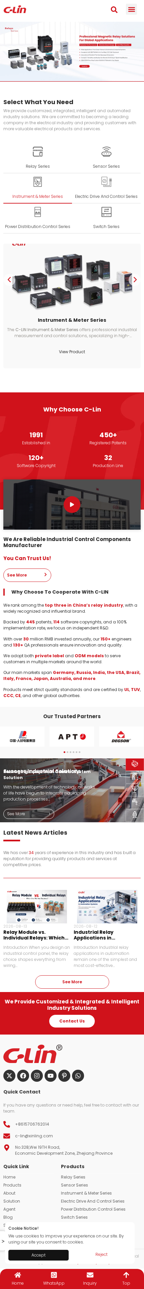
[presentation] (9, 280)
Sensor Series (74, 1185)
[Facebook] (23, 1076)
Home (9, 1177)
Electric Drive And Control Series (93, 1201)
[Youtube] (51, 1076)
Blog (8, 1217)
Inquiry (90, 1283)
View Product (88, 352)
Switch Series (74, 1217)
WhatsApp (54, 1283)
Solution (11, 1201)
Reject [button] (101, 1254)
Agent (9, 1209)
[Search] (114, 10)
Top (126, 1283)
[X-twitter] (9, 1076)
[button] (131, 9)
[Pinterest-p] (64, 1076)
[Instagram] (37, 1076)
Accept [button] (38, 1255)
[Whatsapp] (78, 1076)
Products (12, 1185)
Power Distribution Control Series (93, 1209)
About (9, 1193)
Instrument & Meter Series (86, 1193)
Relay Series (73, 1177)
